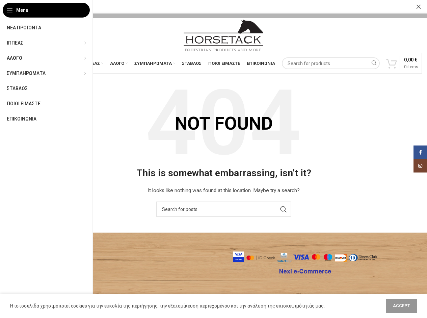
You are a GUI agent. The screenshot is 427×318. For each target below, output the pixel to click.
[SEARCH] (374, 63)
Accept (401, 305)
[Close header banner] (418, 7)
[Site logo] (223, 35)
